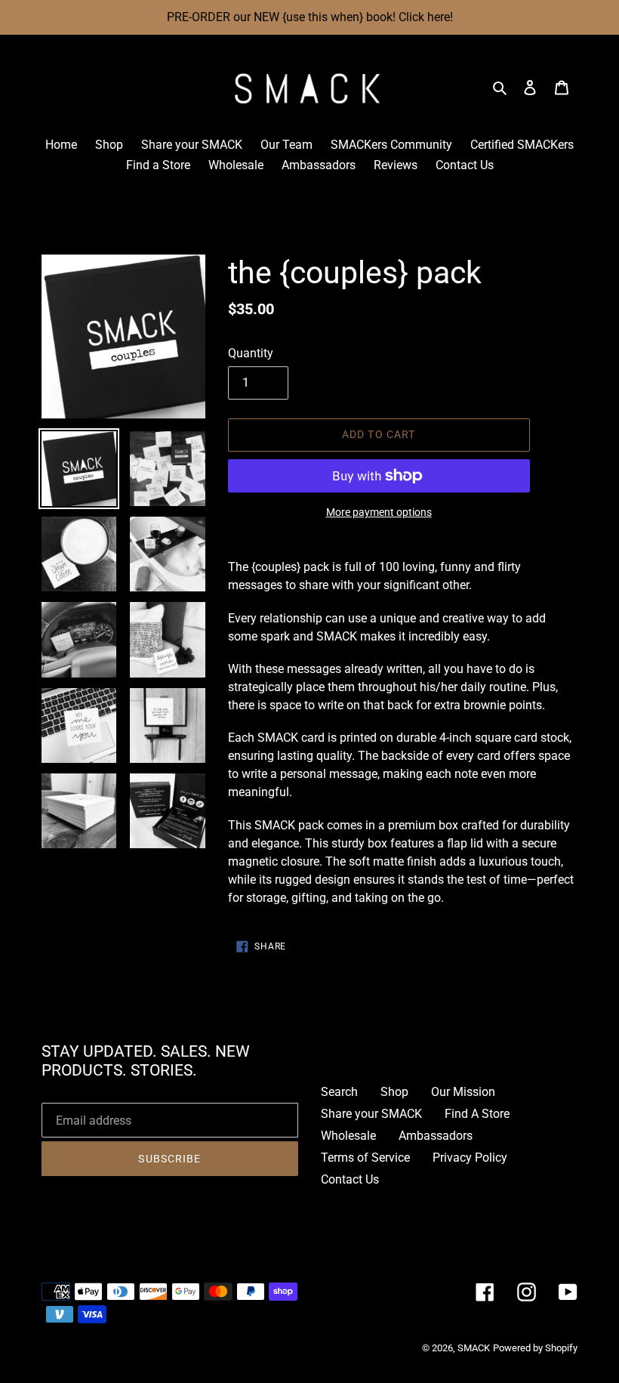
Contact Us (350, 1179)
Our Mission (463, 1092)
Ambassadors (436, 1135)
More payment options (379, 512)
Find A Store (477, 1114)
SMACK (473, 1348)
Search (339, 1092)
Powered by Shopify (535, 1348)
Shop (394, 1092)
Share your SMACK (371, 1114)
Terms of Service (365, 1157)
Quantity (250, 353)
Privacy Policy (470, 1157)
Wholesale (348, 1135)
